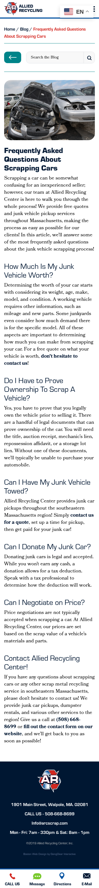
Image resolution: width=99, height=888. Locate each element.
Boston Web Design (34, 854)
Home (9, 29)
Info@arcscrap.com (50, 823)
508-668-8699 (60, 813)
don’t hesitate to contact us (41, 360)
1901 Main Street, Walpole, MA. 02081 (49, 804)
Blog (24, 29)
